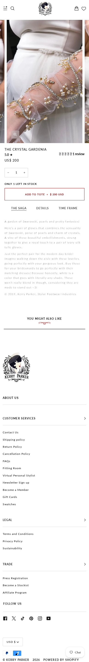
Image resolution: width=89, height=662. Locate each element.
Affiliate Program (15, 592)
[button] (66, 154)
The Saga (18, 208)
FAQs (6, 461)
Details (42, 208)
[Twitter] (14, 618)
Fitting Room (12, 468)
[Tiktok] (23, 618)
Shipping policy (14, 439)
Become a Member (16, 490)
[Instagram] (40, 618)
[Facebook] (5, 618)
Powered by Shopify (61, 660)
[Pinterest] (31, 618)
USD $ (11, 642)
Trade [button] (8, 564)
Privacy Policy (13, 541)
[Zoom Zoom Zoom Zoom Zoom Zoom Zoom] (44, 81)
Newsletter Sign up (16, 482)
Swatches (9, 504)
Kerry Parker (17, 660)
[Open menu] (5, 8)
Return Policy (12, 446)
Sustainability (12, 548)
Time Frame (68, 208)
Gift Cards (10, 497)
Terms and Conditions (18, 534)
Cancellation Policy (16, 454)
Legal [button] (7, 520)
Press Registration (15, 578)
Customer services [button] (19, 418)
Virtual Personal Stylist (19, 475)
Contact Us (10, 432)
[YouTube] (49, 618)
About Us (11, 398)
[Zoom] (15, 135)
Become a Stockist (16, 585)
